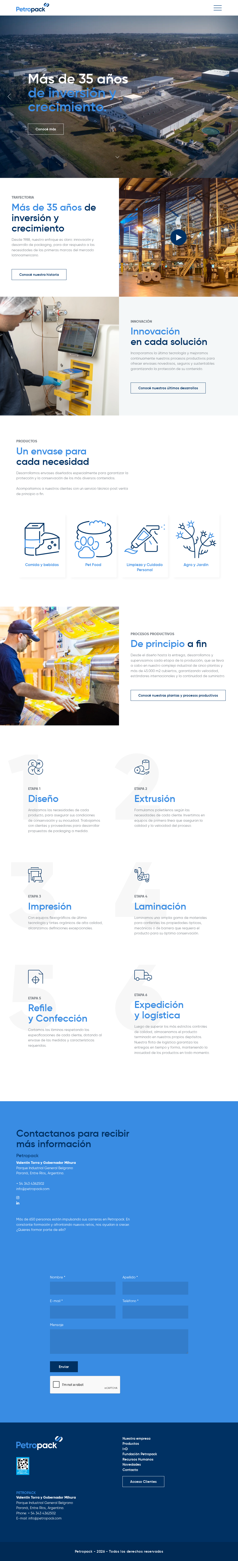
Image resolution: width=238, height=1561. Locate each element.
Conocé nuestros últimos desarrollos (168, 388)
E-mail (56, 1301)
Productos (130, 1443)
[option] (119, 97)
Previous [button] (9, 96)
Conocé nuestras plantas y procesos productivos (178, 695)
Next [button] (228, 96)
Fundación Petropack (139, 1454)
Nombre (57, 1277)
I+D (125, 1449)
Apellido (130, 1277)
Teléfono (130, 1301)
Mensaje (56, 1325)
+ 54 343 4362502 (30, 1183)
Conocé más (46, 122)
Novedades (131, 1464)
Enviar (64, 1367)
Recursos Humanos (137, 1459)
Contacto (130, 1470)
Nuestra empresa (136, 1438)
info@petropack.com (33, 1189)
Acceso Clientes (143, 1481)
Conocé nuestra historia (39, 274)
